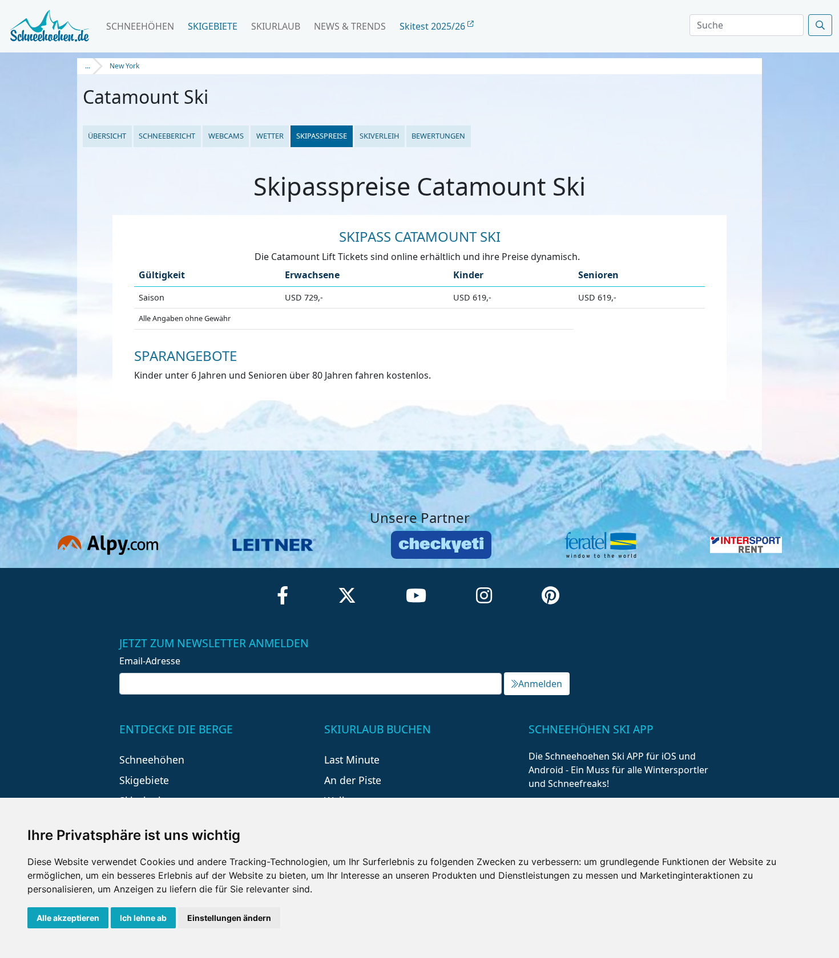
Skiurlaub (275, 26)
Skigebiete (212, 26)
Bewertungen (438, 136)
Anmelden (540, 683)
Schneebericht (167, 136)
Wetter (270, 136)
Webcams (226, 136)
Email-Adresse (149, 661)
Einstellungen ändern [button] (229, 918)
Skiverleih (379, 136)
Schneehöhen (140, 26)
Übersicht (107, 136)
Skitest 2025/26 (433, 26)
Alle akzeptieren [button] (68, 918)
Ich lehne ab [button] (143, 918)
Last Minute (352, 759)
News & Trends (350, 26)
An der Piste (352, 780)
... (87, 66)
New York (124, 66)
